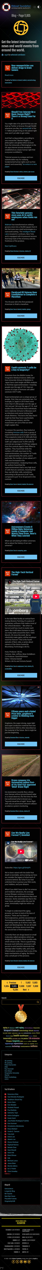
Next (25, 989)
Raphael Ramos (13, 1145)
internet (26, 172)
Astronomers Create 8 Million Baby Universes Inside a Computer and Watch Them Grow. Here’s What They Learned (23, 531)
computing (20, 550)
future (38, 1033)
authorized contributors (18, 55)
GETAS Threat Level (21, 1222)
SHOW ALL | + (8, 1174)
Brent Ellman (12, 1155)
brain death (5, 1033)
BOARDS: (24, 1240)
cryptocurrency (15, 1033)
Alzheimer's (12, 1028)
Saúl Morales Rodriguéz (16, 1097)
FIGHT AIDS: (11, 1243)
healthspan (24, 1036)
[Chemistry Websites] (21, 1014)
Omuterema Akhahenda (16, 1126)
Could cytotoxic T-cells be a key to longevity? (23, 369)
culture (19, 1033)
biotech (15, 1030)
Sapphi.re (35, 1259)
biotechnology (23, 1031)
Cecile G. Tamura (13, 1131)
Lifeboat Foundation (16, 1259)
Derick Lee (11, 1137)
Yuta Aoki (11, 1134)
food (26, 666)
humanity (31, 1036)
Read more (9, 75)
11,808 (35, 986)
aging (5, 1028)
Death (22, 1033)
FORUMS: (16, 1252)
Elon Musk (8, 1071)
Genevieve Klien (14, 737)
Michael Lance (13, 1161)
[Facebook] (13, 1261)
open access (31, 172)
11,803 (34, 982)
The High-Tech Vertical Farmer (22, 573)
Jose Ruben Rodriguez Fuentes (18, 1121)
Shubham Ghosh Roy (15, 1100)
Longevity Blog (10, 1191)
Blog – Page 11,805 (21, 16)
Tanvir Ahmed (13, 961)
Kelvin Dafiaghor (13, 1115)
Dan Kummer (12, 1123)
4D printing (8, 1063)
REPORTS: (24, 1243)
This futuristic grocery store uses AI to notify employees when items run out (24, 216)
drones (21, 811)
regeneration (18, 1044)
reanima (34, 1041)
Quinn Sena (13, 309)
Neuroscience (25, 1041)
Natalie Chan (12, 1147)
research (25, 1044)
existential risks (27, 1033)
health (16, 1035)
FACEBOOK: (8, 1230)
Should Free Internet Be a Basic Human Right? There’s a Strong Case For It (23, 115)
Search (38, 1002)
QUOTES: (24, 1252)
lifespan (9, 1041)
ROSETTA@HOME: (8, 1249)
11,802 (28, 982)
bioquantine (36, 1028)
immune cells (18, 432)
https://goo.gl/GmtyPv (22, 868)
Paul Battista (13, 80)
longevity (16, 1041)
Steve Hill (11, 1153)
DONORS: (15, 1240)
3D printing (8, 1061)
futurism (22, 251)
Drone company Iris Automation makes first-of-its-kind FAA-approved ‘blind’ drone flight (23, 783)
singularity (32, 1044)
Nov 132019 (7, 68)
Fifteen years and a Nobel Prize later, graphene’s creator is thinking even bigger (23, 715)
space (25, 550)
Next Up (8, 246)
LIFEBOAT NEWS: (26, 1230)
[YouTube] (25, 1261)
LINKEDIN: (9, 1234)
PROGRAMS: (25, 1246)
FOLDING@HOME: (9, 1246)
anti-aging (20, 1028)
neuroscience (8, 83)
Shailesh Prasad (13, 1107)
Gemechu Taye (13, 1113)
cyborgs (29, 309)
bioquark (8, 1030)
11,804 (6, 986)
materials (27, 737)
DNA (6, 1067)
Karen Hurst (12, 1118)
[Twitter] (17, 1261)
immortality (7, 1038)
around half (27, 128)
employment (21, 666)
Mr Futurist (8, 1194)
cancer (9, 1033)
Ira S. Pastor (12, 1169)
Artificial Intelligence (28, 1028)
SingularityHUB (10, 1201)
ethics (21, 172)
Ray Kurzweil (9, 1069)
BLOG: (23, 1237)
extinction (34, 1033)
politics (29, 1041)
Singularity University (12, 1073)
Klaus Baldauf (12, 1129)
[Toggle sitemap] (35, 7)
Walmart (8, 225)
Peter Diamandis (10, 1065)
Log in (6, 55)
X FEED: (9, 1237)
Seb (9, 1158)
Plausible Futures (11, 1199)
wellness (34, 1046)
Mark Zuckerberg (10, 1077)
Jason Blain (12, 1163)
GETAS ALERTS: (26, 1234)
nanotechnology (31, 80)
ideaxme (35, 1036)
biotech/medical (22, 80)
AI (8, 1028)
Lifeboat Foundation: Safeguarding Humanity (16, 7)
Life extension (34, 1038)
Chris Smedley (12, 1171)
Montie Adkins (12, 1166)
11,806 (21, 986)
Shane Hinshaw (14, 172)
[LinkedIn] (21, 1261)
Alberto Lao (11, 1139)
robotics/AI (28, 251)
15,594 (15, 989)
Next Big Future (10, 1196)
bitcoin (31, 1031)
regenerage (9, 1044)
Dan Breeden (12, 1105)
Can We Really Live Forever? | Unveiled (20, 834)
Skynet (7, 1075)
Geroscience (9, 1189)
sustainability (8, 669)
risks (28, 1043)
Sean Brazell (12, 1150)
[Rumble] (29, 1261)
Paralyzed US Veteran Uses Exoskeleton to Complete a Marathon (24, 295)
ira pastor (24, 1038)
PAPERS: (24, 1249)
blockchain (36, 1031)
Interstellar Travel (16, 1039)
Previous (12, 982)
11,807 (28, 986)
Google (11, 1036)
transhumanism (25, 1046)
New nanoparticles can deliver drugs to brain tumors (22, 68)
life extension (30, 484)
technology (16, 1046)
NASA (21, 1041)
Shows (13, 246)
